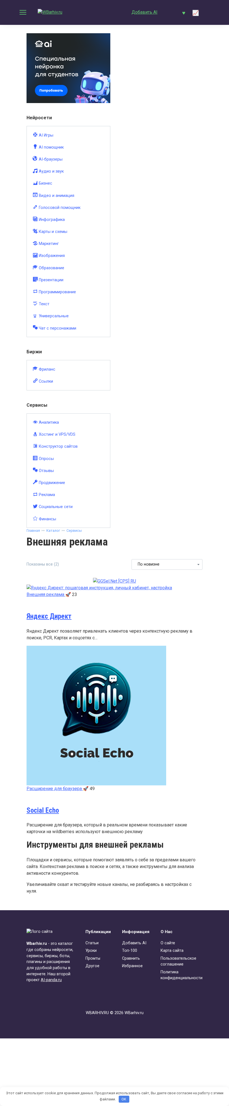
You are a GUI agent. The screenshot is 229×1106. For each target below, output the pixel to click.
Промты (92, 958)
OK (123, 1099)
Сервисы (74, 530)
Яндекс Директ (49, 616)
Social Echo (43, 810)
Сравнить (131, 958)
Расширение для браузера (55, 788)
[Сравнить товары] (195, 12)
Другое (92, 966)
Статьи (92, 943)
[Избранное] (183, 12)
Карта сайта (172, 950)
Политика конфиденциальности (181, 975)
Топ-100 (129, 950)
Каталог (53, 530)
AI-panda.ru (51, 980)
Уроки (91, 950)
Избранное (132, 966)
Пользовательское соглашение (178, 961)
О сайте (168, 943)
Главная (33, 530)
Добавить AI (145, 12)
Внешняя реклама (46, 594)
